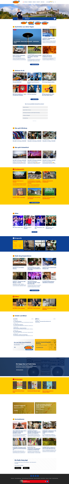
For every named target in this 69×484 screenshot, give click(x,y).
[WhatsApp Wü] (38, 476)
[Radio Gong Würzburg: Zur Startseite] (16, 2)
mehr (32, 318)
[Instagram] (33, 476)
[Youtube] (36, 476)
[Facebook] (31, 476)
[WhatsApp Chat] (54, 18)
